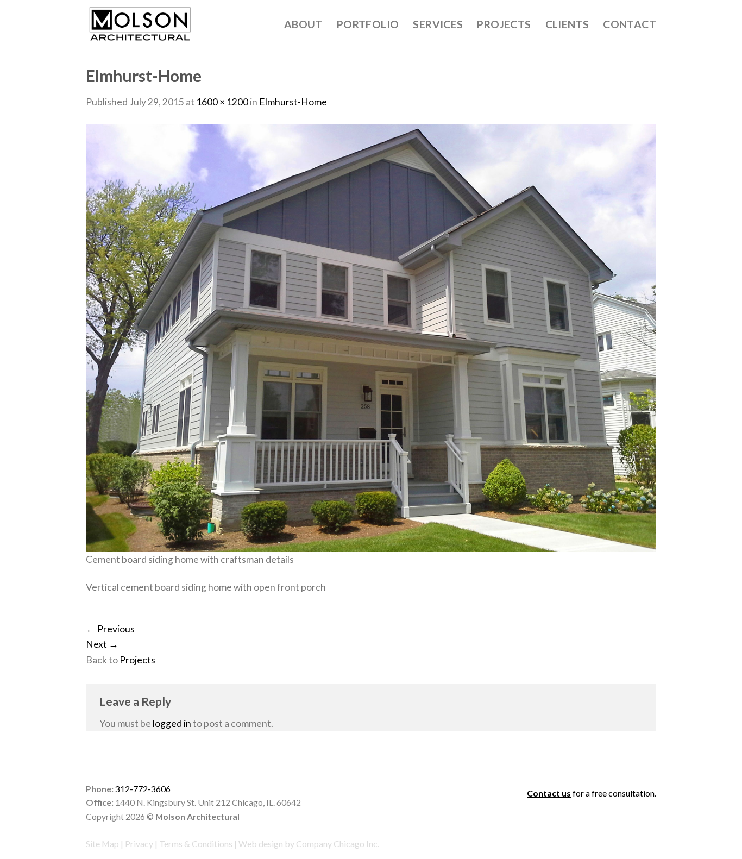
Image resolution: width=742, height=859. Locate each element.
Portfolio (368, 24)
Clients (567, 24)
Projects (504, 24)
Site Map (102, 843)
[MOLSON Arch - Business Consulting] (140, 25)
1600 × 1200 (222, 102)
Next (102, 644)
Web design (260, 843)
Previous (110, 629)
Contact (629, 24)
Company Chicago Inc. (337, 843)
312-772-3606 (143, 788)
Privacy (139, 843)
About (303, 24)
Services (438, 24)
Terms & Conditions (195, 843)
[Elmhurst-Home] (371, 337)
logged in (172, 723)
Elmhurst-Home (293, 102)
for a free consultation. (591, 793)
